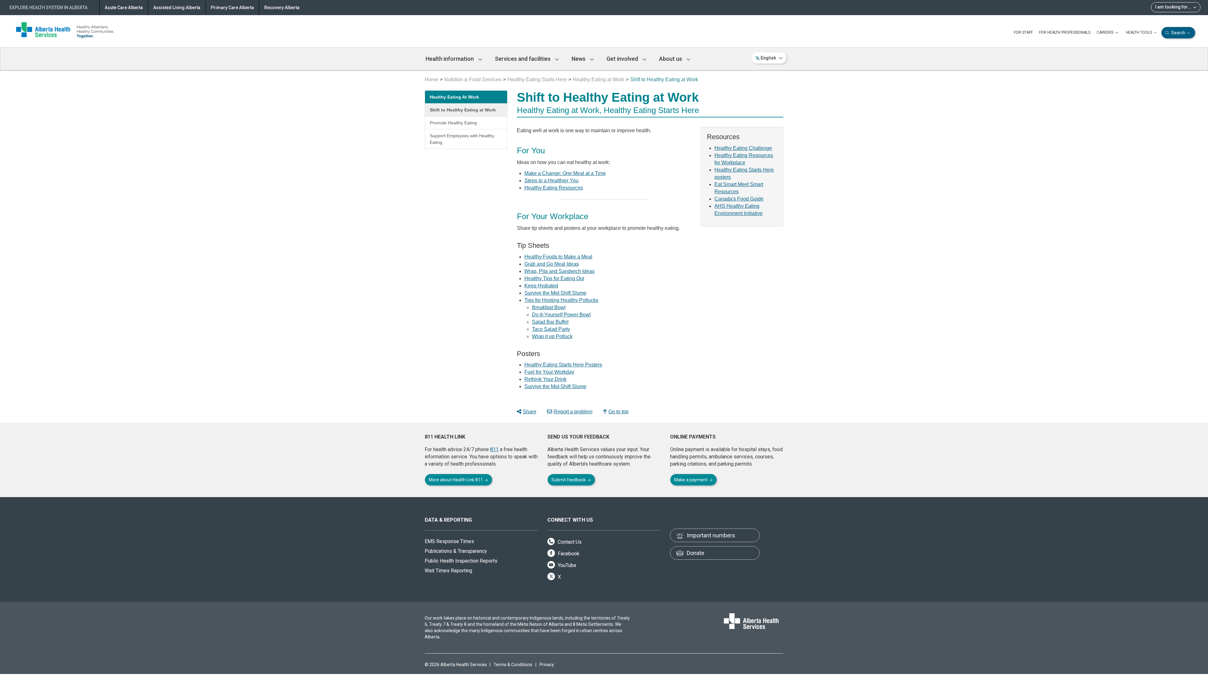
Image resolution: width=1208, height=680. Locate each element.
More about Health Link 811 (456, 479)
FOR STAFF (1023, 32)
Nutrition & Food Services (472, 79)
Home (431, 79)
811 (494, 449)
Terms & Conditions (513, 664)
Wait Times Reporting (448, 571)
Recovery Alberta (281, 7)
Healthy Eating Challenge (743, 148)
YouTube (566, 565)
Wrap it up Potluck (552, 336)
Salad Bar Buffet (550, 322)
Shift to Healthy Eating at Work (463, 109)
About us (671, 58)
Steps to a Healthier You (551, 180)
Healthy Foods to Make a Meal (558, 256)
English (768, 57)
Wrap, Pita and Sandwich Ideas (559, 271)
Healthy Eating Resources (553, 187)
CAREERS (1105, 32)
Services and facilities (523, 58)
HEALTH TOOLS (1139, 32)
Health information (450, 58)
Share (529, 411)
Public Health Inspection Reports (461, 561)
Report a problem (573, 411)
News (579, 58)
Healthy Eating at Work (598, 79)
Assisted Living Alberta (176, 7)
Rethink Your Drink (545, 379)
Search (1178, 32)
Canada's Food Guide (738, 198)
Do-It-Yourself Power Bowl (561, 314)
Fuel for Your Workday (549, 372)
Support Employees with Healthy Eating (462, 138)
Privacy (547, 664)
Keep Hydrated (541, 285)
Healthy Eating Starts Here (537, 79)
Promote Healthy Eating (453, 122)
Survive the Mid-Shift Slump (555, 293)
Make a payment (691, 479)
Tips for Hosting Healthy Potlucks (561, 300)
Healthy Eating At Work (454, 96)
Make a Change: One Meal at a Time (565, 173)
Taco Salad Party (551, 329)
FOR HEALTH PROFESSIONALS (1064, 32)
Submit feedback (569, 479)
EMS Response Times (449, 541)
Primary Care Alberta (232, 7)
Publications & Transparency (456, 551)
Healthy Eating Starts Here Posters (563, 364)
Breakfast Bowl (549, 307)
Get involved (623, 58)
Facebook (567, 554)
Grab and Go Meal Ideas (551, 264)
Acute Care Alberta (124, 7)
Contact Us (569, 542)
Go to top (618, 411)
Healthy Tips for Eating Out (554, 278)
